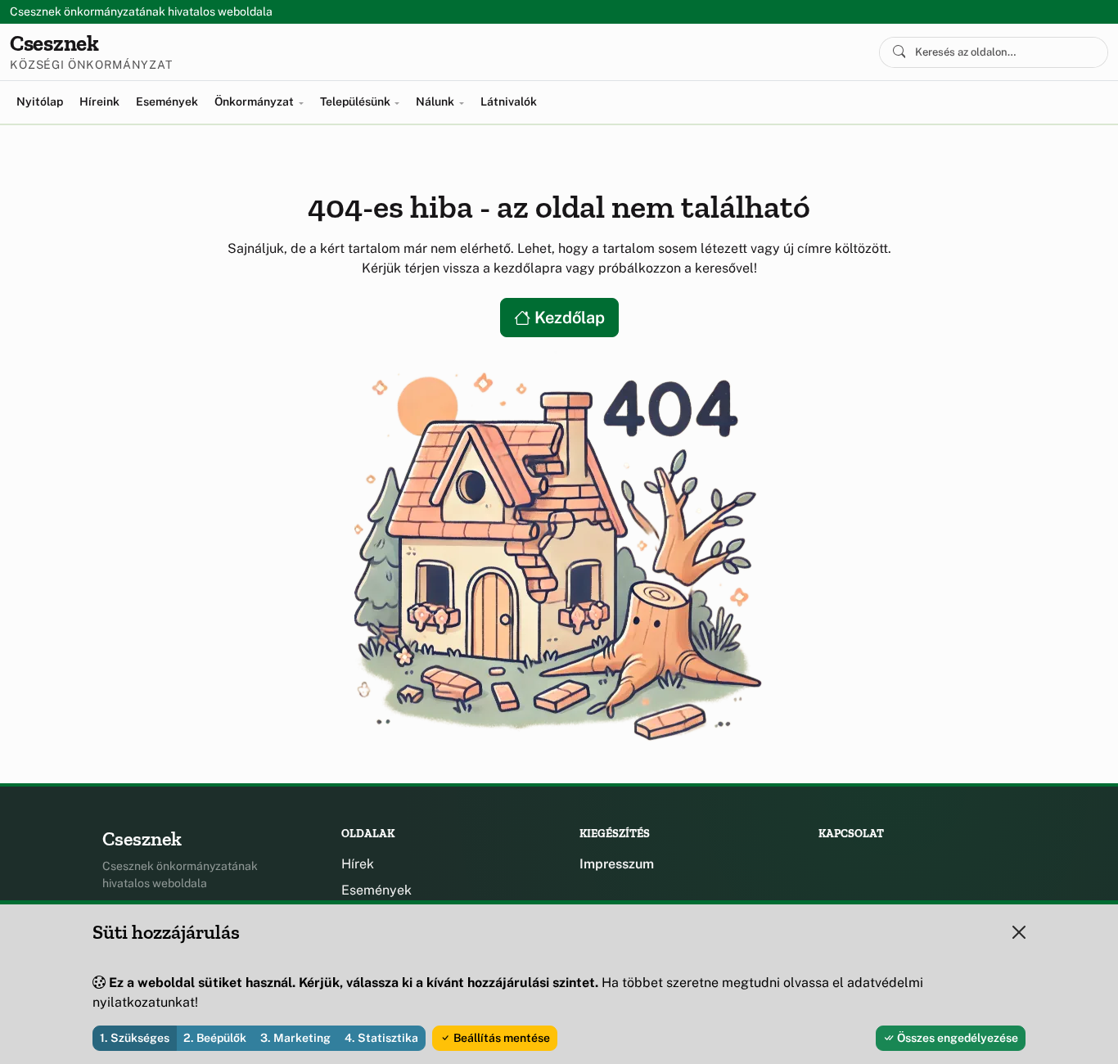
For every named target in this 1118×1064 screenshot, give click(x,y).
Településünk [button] (356, 101)
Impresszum (616, 864)
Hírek (357, 864)
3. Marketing (295, 1037)
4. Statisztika (381, 1037)
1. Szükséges (134, 1037)
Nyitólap (39, 101)
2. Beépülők (214, 1037)
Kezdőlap (567, 317)
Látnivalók (508, 101)
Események (167, 101)
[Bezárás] (1019, 932)
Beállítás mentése (500, 1037)
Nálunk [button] (436, 101)
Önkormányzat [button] (255, 101)
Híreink (99, 101)
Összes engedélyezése (956, 1037)
